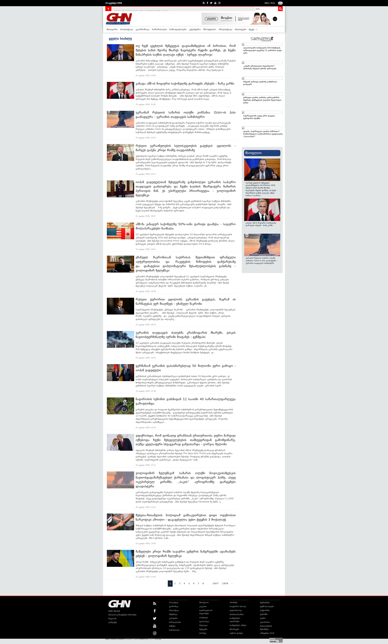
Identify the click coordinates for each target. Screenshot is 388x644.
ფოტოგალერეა (237, 614)
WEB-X (151, 639)
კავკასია (203, 606)
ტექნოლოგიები (267, 606)
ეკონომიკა (142, 29)
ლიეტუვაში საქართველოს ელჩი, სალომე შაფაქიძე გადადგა (141, 9)
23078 (225, 583)
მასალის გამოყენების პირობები (122, 615)
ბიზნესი (172, 626)
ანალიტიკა (225, 29)
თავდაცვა (203, 617)
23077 (215, 583)
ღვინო (263, 618)
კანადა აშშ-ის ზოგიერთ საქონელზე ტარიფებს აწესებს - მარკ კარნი (185, 83)
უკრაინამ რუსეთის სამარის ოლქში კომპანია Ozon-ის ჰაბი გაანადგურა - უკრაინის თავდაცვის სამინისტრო (261, 260)
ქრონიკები (234, 629)
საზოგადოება (178, 29)
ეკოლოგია (204, 621)
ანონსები (233, 602)
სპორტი (202, 633)
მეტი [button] (252, 29)
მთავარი (112, 29)
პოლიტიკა (126, 29)
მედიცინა (203, 629)
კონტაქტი (112, 622)
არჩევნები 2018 (267, 633)
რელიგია (203, 625)
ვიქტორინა (265, 610)
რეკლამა (112, 618)
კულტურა (195, 29)
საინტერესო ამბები (238, 625)
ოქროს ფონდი (236, 633)
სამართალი (159, 29)
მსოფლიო (209, 29)
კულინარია (265, 622)
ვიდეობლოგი (236, 610)
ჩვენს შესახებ (114, 611)
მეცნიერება (265, 602)
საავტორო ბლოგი (238, 606)
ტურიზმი (263, 614)
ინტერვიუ (173, 614)
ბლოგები (240, 29)
